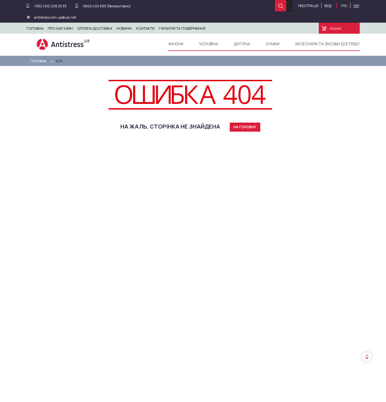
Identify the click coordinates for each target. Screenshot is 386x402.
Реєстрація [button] (308, 5)
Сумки (272, 43)
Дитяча (242, 43)
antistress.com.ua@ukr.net (55, 17)
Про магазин (60, 28)
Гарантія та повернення (182, 28)
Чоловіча (208, 43)
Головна (35, 28)
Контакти (145, 28)
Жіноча (175, 43)
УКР (356, 5)
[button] (367, 357)
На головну (244, 127)
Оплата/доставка (94, 28)
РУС (344, 5)
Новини (124, 28)
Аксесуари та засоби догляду (327, 43)
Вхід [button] (327, 5)
